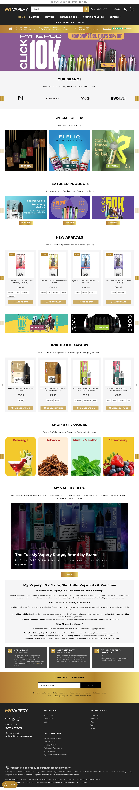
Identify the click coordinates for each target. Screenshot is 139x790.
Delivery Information (53, 748)
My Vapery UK (17, 779)
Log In (46, 722)
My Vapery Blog (50, 751)
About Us (94, 719)
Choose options (22, 408)
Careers (93, 728)
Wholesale (48, 719)
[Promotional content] (26, 150)
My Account (50, 710)
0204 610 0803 (100, 9)
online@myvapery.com (18, 736)
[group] (118, 98)
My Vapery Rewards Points (55, 755)
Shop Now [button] (26, 223)
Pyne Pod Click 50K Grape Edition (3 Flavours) (118, 282)
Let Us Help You (52, 733)
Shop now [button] (69, 223)
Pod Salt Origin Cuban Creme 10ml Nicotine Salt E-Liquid (53, 389)
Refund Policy (50, 742)
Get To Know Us (98, 710)
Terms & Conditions (52, 738)
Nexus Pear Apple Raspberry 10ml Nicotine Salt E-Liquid (118, 389)
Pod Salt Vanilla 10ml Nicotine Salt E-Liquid (21, 389)
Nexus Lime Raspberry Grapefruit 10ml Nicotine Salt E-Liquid (85, 389)
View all (69, 574)
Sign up (90, 685)
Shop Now (69, 150)
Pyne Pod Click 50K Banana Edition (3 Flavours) (53, 282)
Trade (92, 725)
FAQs (92, 722)
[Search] (86, 9)
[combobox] (60, 9)
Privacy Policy (60, 696)
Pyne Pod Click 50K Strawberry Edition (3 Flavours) (20, 282)
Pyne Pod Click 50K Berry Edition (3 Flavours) (85, 282)
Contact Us (94, 715)
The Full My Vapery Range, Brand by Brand (56, 554)
